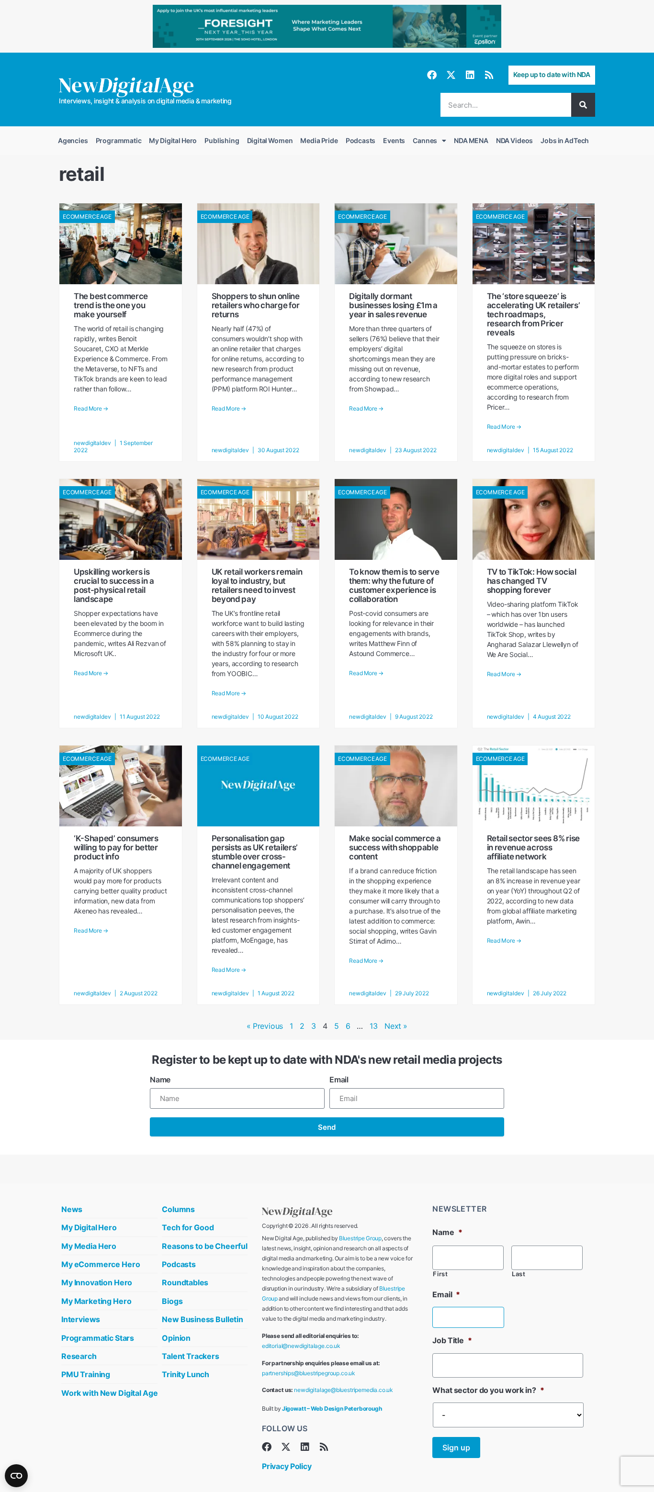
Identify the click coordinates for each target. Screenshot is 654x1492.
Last (519, 1274)
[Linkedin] (470, 75)
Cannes (425, 140)
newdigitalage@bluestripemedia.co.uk (343, 1389)
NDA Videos (514, 140)
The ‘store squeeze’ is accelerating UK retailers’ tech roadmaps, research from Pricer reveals (533, 314)
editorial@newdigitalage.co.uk (301, 1345)
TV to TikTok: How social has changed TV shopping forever (531, 581)
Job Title (452, 1340)
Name (160, 1079)
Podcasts (361, 140)
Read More (91, 408)
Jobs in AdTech (565, 140)
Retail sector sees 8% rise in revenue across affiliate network (533, 847)
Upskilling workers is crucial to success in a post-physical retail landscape (114, 585)
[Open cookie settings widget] (16, 1475)
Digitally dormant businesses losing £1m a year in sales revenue (393, 305)
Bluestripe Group (360, 1238)
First (440, 1274)
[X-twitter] (451, 75)
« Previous (265, 1026)
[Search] (583, 105)
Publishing (221, 140)
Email (339, 1079)
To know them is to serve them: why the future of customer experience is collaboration (394, 585)
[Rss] (489, 75)
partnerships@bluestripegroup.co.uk (308, 1373)
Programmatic (119, 140)
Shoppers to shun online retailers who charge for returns (256, 305)
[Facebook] (431, 75)
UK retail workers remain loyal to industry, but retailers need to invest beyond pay (257, 585)
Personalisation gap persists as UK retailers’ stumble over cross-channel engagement (255, 852)
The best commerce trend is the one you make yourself (111, 305)
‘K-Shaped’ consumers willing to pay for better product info (116, 847)
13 (374, 1026)
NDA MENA (471, 140)
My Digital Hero (173, 140)
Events (394, 140)
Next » (395, 1026)
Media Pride (319, 140)
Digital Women (270, 140)
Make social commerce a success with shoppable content (395, 847)
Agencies (73, 140)
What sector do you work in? (488, 1390)
